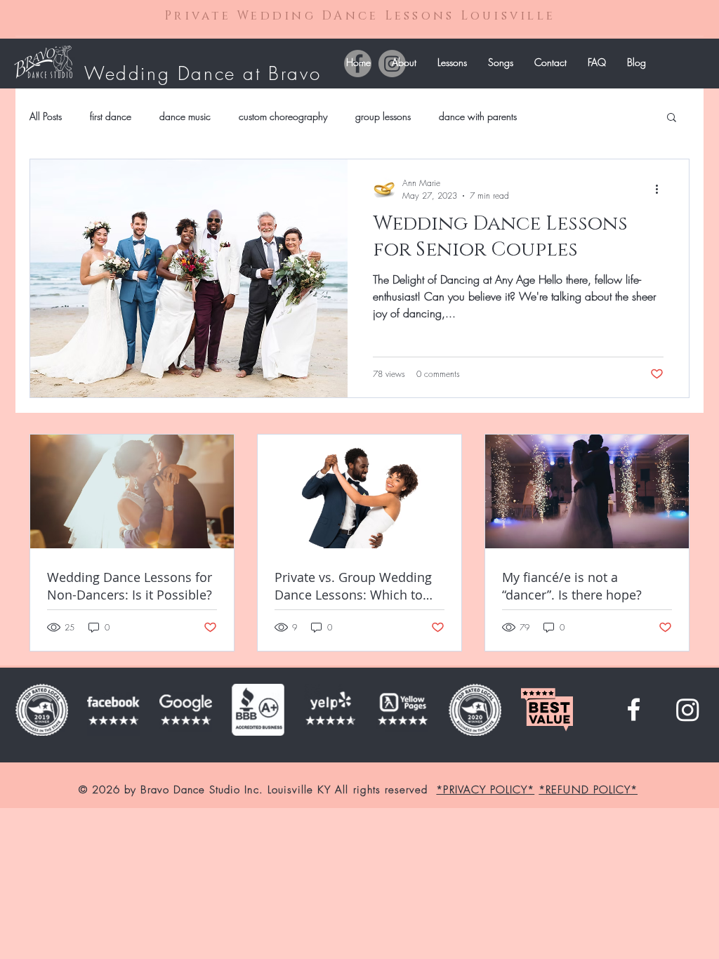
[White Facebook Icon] (634, 709)
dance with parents (478, 116)
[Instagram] (688, 709)
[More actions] (661, 188)
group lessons (383, 116)
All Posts (45, 116)
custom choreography (283, 116)
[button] (452, 62)
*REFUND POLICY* (588, 790)
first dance (110, 116)
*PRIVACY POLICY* (485, 790)
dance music (185, 116)
